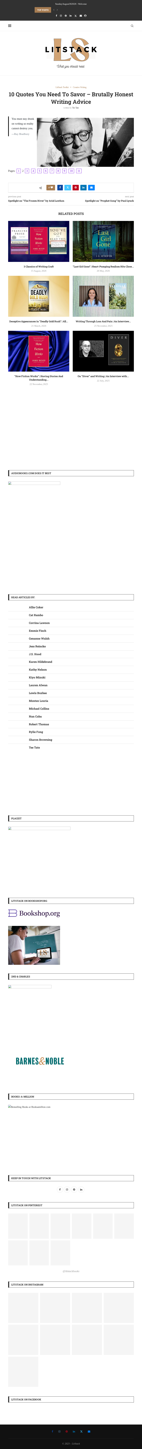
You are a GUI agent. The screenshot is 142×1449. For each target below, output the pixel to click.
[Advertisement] (71, 437)
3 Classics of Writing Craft (39, 266)
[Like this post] (52, 187)
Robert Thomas (39, 724)
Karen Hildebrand (40, 661)
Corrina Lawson (39, 623)
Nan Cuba (35, 716)
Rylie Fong (36, 732)
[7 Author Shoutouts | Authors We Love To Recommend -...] (23, 1340)
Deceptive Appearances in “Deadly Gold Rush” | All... (38, 321)
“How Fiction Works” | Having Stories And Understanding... (38, 378)
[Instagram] (61, 15)
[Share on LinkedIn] (83, 187)
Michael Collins (39, 708)
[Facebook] (56, 15)
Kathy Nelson (38, 669)
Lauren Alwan (38, 685)
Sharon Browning (40, 739)
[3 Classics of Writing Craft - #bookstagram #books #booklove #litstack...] (23, 1372)
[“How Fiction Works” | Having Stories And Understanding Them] (38, 351)
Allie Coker (36, 607)
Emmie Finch (37, 630)
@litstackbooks (71, 1271)
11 (79, 170)
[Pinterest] (66, 15)
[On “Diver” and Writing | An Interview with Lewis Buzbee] (103, 351)
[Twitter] (75, 15)
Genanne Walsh (39, 638)
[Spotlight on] (55, 1308)
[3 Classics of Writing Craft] (38, 241)
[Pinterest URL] (18, 1226)
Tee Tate (75, 108)
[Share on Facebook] (60, 187)
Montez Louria (38, 701)
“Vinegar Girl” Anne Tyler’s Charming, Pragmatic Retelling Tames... (74, 10)
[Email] (81, 15)
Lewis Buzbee (38, 693)
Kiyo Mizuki (37, 677)
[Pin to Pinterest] (76, 187)
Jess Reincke (37, 646)
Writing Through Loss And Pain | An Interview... (103, 321)
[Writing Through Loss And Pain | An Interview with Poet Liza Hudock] (103, 296)
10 (71, 170)
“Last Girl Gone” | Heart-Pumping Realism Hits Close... (103, 266)
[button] (53, 10)
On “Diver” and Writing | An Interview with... (103, 376)
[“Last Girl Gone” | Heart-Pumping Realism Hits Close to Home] (103, 241)
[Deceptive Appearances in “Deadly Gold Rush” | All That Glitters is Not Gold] (38, 296)
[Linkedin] (71, 15)
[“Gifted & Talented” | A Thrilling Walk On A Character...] (87, 1308)
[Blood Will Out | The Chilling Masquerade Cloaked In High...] (23, 1308)
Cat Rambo (36, 615)
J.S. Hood (35, 654)
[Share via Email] (91, 187)
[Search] (132, 26)
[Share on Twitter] (67, 187)
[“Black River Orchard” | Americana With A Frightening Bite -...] (87, 1340)
